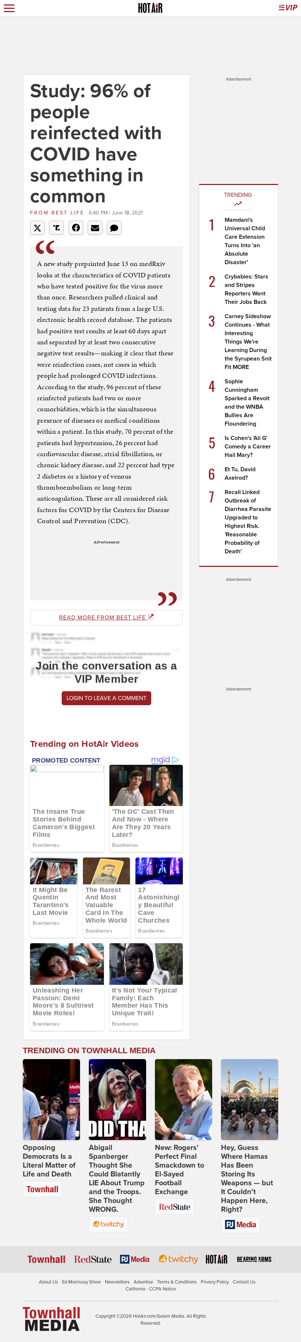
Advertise (143, 1282)
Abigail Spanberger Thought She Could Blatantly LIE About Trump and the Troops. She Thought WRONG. (117, 1178)
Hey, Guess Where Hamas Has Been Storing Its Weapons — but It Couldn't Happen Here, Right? (247, 1178)
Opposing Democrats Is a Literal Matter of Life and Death (49, 1161)
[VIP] (288, 8)
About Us (48, 1282)
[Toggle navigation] (9, 8)
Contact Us (244, 1282)
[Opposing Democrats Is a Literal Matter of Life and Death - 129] (51, 1099)
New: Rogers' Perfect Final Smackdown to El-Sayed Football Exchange (179, 1169)
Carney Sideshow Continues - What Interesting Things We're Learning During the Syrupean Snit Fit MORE (248, 342)
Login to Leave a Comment (106, 698)
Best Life (58, 213)
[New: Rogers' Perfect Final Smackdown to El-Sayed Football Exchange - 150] (183, 1099)
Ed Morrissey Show (81, 1282)
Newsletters (117, 1282)
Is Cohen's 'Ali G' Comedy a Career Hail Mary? (248, 446)
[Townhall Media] (51, 1318)
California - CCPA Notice (151, 1289)
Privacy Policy (215, 1282)
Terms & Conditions (177, 1282)
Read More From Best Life (103, 617)
